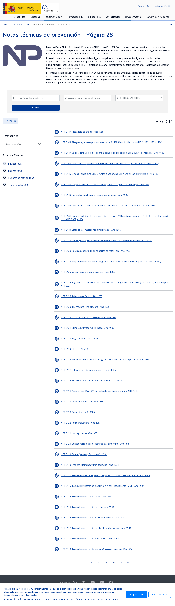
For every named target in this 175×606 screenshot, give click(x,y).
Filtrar (8, 121)
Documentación (53, 17)
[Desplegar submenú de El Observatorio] (142, 17)
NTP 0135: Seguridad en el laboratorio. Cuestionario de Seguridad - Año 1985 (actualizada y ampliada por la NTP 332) (115, 284)
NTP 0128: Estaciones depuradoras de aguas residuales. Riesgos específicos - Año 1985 (105, 359)
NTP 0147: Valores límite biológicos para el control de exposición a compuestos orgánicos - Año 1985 (112, 152)
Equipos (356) (15, 163)
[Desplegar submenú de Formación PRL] (84, 17)
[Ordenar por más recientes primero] (157, 122)
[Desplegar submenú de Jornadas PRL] (102, 17)
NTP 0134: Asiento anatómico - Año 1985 (81, 296)
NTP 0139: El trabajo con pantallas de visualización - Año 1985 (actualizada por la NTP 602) (107, 240)
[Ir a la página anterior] (92, 562)
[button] (171, 24)
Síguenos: (65, 582)
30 (120, 562)
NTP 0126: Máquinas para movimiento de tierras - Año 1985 (91, 380)
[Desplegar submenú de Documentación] (63, 17)
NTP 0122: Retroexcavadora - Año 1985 (81, 422)
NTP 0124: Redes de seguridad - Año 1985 (82, 401)
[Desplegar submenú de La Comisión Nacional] (170, 17)
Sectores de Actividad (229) (21, 177)
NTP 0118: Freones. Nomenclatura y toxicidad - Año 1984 (90, 464)
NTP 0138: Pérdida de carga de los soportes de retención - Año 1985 (95, 250)
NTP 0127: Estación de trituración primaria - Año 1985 (88, 370)
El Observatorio (133, 17)
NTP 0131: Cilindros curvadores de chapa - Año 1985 (87, 327)
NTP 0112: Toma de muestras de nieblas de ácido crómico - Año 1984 (96, 528)
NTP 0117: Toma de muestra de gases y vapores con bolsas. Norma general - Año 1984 (105, 475)
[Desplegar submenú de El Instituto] (26, 17)
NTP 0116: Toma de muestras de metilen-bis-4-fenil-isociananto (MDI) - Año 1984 (102, 485)
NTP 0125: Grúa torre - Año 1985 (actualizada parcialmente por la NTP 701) (99, 391)
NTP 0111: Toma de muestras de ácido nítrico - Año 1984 (90, 538)
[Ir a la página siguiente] (135, 562)
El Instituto (19, 17)
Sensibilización (113, 17)
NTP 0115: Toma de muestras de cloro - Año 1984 (86, 496)
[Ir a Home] (31, 8)
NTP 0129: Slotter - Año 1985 (75, 348)
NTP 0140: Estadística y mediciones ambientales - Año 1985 (91, 229)
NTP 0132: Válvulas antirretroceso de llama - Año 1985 (88, 317)
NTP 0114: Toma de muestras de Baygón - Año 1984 (87, 506)
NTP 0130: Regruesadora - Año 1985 (79, 338)
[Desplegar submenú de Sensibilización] (121, 17)
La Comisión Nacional (157, 17)
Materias (35, 17)
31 (128, 562)
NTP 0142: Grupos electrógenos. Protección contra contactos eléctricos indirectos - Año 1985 (108, 205)
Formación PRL (75, 17)
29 (113, 562)
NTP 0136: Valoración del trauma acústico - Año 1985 (88, 271)
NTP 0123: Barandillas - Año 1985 (78, 412)
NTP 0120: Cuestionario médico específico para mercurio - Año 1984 (95, 443)
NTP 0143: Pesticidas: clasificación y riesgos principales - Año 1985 (94, 194)
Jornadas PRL (94, 17)
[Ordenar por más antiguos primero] (162, 122)
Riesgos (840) (15, 170)
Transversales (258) (18, 184)
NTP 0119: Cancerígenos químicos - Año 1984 (84, 454)
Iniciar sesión (161, 6)
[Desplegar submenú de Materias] (41, 17)
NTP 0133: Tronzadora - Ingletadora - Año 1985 (85, 306)
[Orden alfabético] (170, 122)
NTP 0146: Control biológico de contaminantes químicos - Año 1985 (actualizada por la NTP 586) (110, 163)
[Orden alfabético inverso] (166, 122)
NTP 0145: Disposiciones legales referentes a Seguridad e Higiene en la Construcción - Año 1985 (110, 173)
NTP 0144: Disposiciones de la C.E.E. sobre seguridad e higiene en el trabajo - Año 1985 (105, 184)
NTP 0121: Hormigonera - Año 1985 (79, 433)
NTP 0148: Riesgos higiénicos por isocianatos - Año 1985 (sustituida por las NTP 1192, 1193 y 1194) (111, 142)
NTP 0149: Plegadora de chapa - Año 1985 (82, 131)
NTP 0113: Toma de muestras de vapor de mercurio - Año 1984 (93, 517)
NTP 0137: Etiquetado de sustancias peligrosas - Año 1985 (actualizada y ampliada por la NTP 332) (111, 261)
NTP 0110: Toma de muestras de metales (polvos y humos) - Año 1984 (96, 549)
